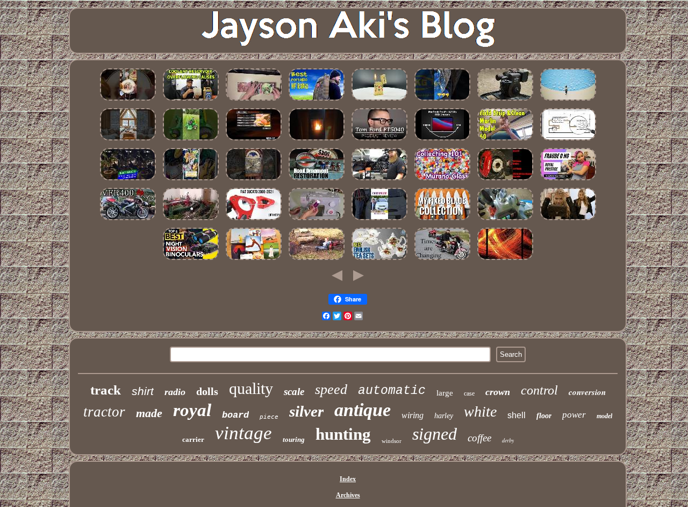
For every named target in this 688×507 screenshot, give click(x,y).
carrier (193, 439)
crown (497, 391)
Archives (348, 495)
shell (516, 415)
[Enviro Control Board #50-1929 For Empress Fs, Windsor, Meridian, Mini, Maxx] (316, 141)
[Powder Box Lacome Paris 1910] (568, 220)
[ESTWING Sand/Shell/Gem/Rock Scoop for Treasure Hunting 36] (442, 101)
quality (251, 388)
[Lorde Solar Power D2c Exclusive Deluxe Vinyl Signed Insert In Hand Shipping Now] (253, 260)
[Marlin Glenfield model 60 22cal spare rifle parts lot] (505, 141)
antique (362, 410)
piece (269, 416)
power (574, 415)
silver (306, 411)
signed (434, 433)
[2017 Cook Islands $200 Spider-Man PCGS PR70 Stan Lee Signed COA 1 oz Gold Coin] (128, 181)
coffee (479, 437)
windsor (392, 441)
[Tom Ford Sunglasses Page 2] (379, 141)
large (444, 393)
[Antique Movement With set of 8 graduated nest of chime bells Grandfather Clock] (253, 181)
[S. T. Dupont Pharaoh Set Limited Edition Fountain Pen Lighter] (379, 101)
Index (348, 479)
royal (192, 410)
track (105, 390)
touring (294, 439)
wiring (413, 415)
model (604, 416)
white (480, 411)
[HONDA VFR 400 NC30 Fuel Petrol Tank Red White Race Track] (128, 220)
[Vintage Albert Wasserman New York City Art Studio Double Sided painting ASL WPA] (505, 260)
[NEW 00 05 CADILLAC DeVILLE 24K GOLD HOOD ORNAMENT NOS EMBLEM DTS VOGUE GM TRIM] (316, 181)
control (539, 390)
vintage (243, 432)
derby (508, 440)
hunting (343, 434)
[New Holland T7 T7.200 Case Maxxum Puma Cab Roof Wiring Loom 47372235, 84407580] (505, 220)
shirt (143, 391)
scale (294, 391)
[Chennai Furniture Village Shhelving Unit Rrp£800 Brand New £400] (190, 181)
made (149, 413)
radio (174, 391)
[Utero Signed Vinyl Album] (253, 101)
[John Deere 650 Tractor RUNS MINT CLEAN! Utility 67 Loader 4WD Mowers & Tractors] (190, 141)
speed (331, 389)
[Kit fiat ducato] (253, 220)
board (235, 415)
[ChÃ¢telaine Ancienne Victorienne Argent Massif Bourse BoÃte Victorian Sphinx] (568, 101)
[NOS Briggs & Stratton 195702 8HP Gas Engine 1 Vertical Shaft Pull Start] (505, 101)
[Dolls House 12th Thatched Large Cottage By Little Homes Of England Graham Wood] (128, 141)
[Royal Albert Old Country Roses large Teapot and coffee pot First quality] (379, 260)
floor (543, 416)
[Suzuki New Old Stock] (379, 220)
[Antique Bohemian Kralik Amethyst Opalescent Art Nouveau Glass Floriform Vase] (442, 181)
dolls (207, 391)
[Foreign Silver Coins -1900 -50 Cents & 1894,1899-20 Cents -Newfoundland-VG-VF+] (316, 260)
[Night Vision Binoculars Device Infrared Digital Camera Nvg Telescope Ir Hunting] (190, 260)
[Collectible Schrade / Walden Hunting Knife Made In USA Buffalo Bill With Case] (442, 220)
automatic (392, 391)
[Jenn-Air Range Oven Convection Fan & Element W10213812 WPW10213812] (253, 141)
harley (443, 416)
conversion (587, 392)
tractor (104, 412)
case (469, 393)
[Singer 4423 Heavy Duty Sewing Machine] (316, 220)
